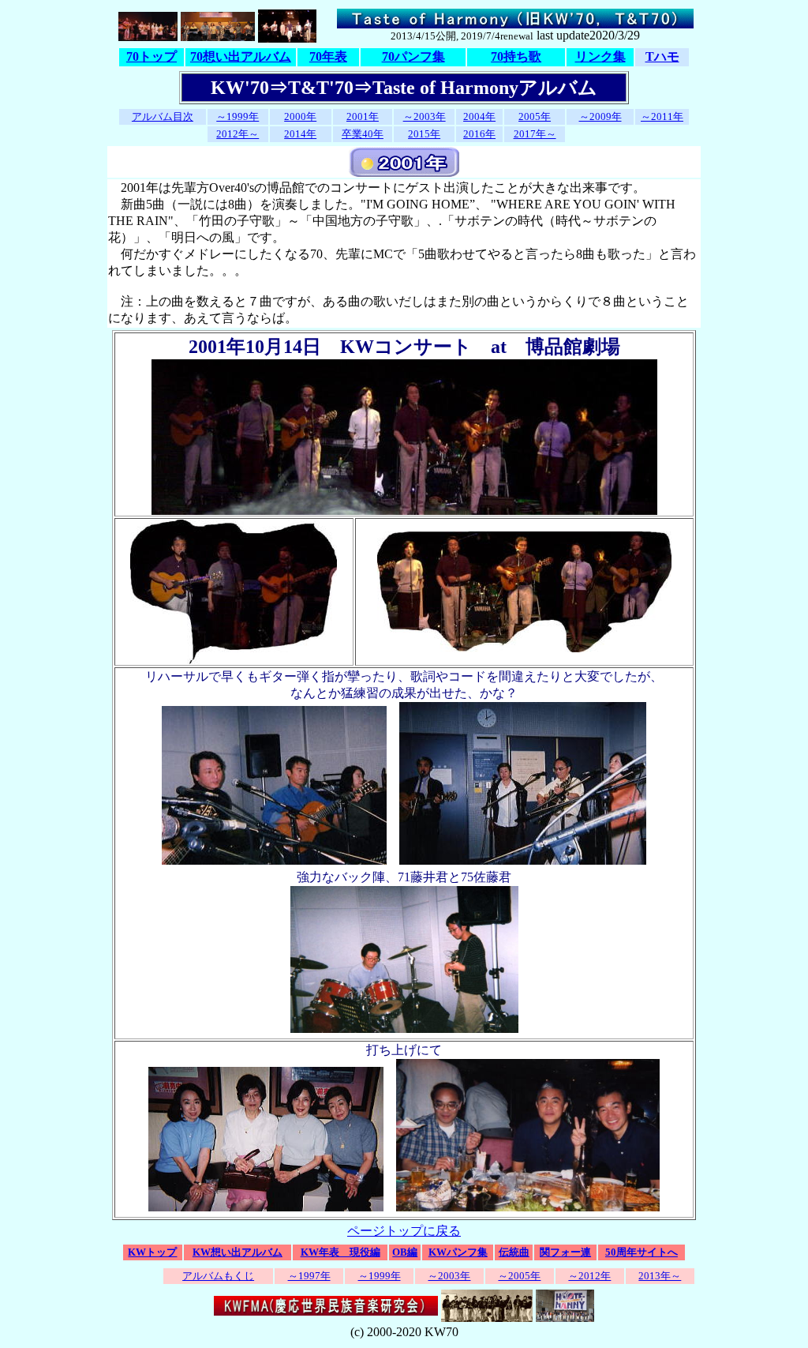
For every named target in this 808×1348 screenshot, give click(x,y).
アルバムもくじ (218, 1276)
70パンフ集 (413, 56)
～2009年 (600, 116)
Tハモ (662, 56)
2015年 (424, 134)
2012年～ (237, 134)
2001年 (362, 116)
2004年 (479, 116)
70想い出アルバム (240, 56)
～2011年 (662, 116)
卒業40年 (362, 134)
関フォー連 (565, 1252)
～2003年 (424, 116)
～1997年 (309, 1276)
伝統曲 (514, 1252)
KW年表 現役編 (340, 1252)
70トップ (151, 56)
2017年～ (535, 134)
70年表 (328, 56)
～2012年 (589, 1276)
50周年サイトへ (641, 1252)
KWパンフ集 (458, 1252)
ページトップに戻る (404, 1230)
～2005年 (519, 1276)
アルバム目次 (162, 116)
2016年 (479, 134)
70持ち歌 (516, 56)
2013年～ (659, 1276)
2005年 (534, 116)
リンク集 (600, 56)
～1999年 (237, 116)
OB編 (404, 1252)
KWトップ (152, 1252)
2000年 (300, 116)
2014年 (300, 134)
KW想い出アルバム (237, 1252)
